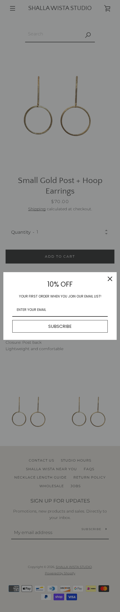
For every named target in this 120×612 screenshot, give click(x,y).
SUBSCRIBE (60, 326)
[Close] (110, 279)
